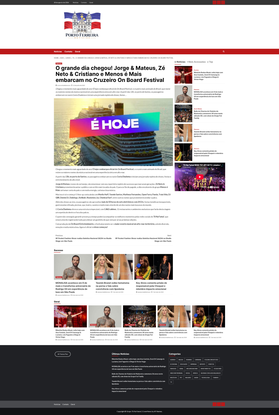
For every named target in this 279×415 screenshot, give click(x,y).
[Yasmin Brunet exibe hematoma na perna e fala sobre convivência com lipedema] (113, 267)
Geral (91, 2)
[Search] (223, 51)
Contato (84, 2)
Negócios (173, 377)
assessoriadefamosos (63, 85)
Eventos (196, 70)
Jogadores (217, 368)
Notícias (75, 2)
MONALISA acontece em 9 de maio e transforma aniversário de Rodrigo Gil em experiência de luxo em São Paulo (139, 367)
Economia (173, 364)
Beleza (181, 359)
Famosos (58, 63)
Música (200, 109)
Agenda (172, 359)
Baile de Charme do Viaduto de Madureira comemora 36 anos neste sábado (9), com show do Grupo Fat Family (137, 375)
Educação (183, 364)
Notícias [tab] (180, 62)
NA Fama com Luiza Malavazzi (211, 373)
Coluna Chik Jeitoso (211, 359)
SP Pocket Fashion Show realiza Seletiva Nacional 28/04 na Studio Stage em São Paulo (84, 238)
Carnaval (198, 359)
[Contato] (219, 2)
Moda (188, 373)
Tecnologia (205, 377)
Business (189, 359)
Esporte (202, 364)
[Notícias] (214, 2)
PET (181, 377)
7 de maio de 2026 (118, 292)
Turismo (216, 377)
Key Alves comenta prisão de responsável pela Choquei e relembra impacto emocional (151, 286)
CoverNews (146, 411)
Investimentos (206, 368)
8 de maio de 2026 (77, 295)
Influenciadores (192, 368)
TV (171, 382)
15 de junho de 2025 (79, 85)
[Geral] (223, 2)
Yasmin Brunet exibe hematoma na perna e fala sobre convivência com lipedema (112, 286)
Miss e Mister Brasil (176, 373)
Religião (188, 377)
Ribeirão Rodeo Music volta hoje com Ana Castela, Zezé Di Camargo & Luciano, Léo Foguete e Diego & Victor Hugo (138, 360)
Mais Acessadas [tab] (197, 62)
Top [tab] (210, 62)
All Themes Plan (63, 354)
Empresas (194, 364)
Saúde (196, 377)
